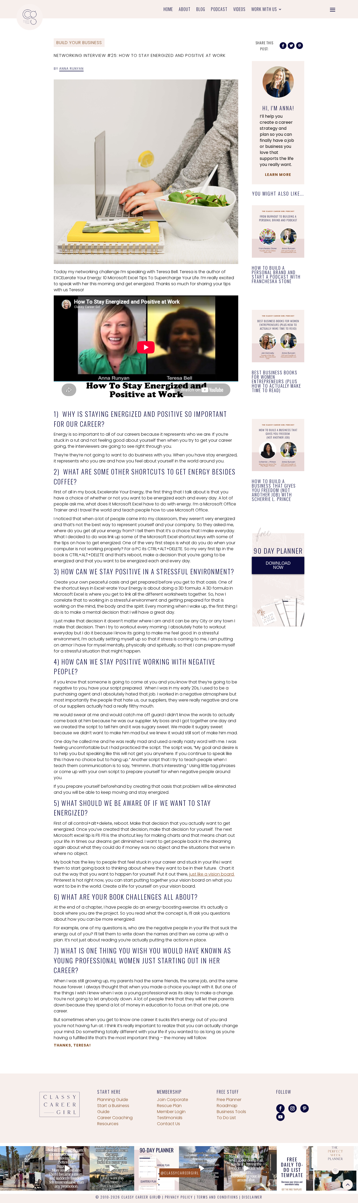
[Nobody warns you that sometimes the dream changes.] (112, 1168)
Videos (239, 9)
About (185, 9)
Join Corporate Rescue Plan (172, 1103)
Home (168, 9)
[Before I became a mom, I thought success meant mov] (67, 1168)
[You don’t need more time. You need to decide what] (335, 1168)
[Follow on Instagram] (292, 1108)
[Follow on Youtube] (280, 1117)
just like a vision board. (212, 874)
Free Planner (229, 1100)
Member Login (171, 1112)
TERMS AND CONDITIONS (217, 1197)
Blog (200, 9)
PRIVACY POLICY (179, 1197)
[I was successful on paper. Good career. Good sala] (201, 1168)
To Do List (226, 1118)
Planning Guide (112, 1100)
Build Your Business (79, 43)
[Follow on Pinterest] (304, 1108)
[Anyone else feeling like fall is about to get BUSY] (156, 1168)
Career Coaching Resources (115, 1121)
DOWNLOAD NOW (278, 565)
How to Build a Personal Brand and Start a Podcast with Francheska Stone (276, 274)
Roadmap (227, 1106)
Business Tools (231, 1112)
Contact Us (168, 1124)
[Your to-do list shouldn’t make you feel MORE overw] (291, 1168)
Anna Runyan (71, 68)
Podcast (219, 9)
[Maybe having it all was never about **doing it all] (246, 1168)
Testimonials (169, 1118)
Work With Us (264, 9)
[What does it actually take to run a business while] (22, 1168)
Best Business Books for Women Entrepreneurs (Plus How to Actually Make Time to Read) (276, 381)
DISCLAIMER (252, 1197)
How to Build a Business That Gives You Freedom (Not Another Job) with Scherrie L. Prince (274, 490)
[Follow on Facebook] (280, 1108)
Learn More (278, 174)
